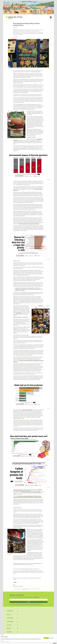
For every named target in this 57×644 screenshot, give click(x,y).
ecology (21, 586)
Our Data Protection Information (4, 641)
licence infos (19, 68)
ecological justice (16, 586)
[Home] (14, 17)
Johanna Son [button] (15, 27)
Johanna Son (15, 563)
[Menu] (51, 17)
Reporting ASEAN (28, 568)
